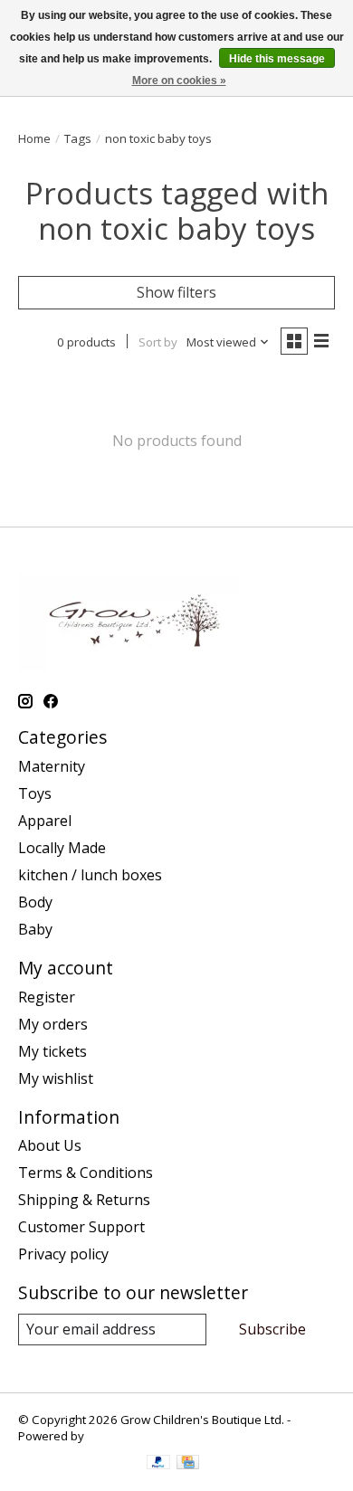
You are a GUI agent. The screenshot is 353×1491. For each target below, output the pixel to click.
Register (46, 997)
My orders (53, 1024)
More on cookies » (179, 80)
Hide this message (277, 58)
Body (35, 902)
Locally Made (62, 848)
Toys (35, 793)
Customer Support (81, 1227)
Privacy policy (63, 1254)
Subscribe (272, 1329)
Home (34, 138)
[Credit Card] (187, 1464)
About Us (49, 1145)
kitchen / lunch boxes (90, 875)
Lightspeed (118, 1436)
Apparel (45, 821)
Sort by (157, 342)
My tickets (52, 1051)
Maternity (51, 766)
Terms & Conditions (85, 1172)
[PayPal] (158, 1464)
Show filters (176, 292)
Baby (35, 929)
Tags (77, 138)
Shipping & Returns (84, 1200)
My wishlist (55, 1078)
